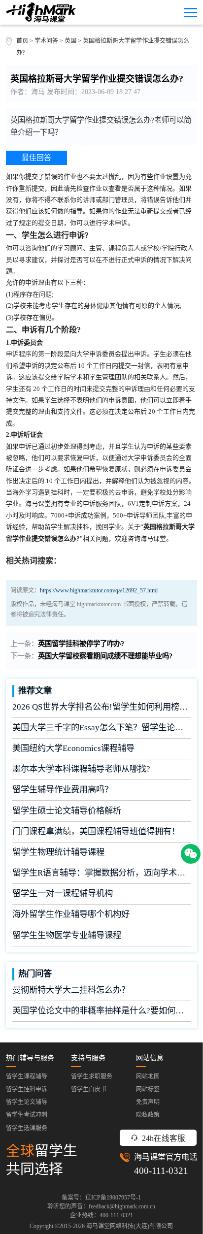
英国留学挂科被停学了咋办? (81, 644)
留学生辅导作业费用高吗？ (62, 789)
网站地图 (148, 1076)
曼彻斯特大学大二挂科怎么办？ (71, 990)
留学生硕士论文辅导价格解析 (66, 810)
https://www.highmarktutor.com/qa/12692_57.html (99, 590)
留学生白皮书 (88, 1089)
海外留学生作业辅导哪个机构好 (71, 914)
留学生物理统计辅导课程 (58, 852)
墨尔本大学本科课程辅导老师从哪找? (81, 769)
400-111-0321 (161, 1171)
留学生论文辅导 (26, 1102)
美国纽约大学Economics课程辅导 (73, 748)
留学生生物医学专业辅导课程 (66, 935)
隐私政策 (148, 1114)
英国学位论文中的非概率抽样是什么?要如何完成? (101, 1010)
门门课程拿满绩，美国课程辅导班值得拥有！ (96, 831)
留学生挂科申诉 (26, 1089)
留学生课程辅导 (26, 1076)
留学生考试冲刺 (26, 1114)
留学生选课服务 (26, 1128)
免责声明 (148, 1102)
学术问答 (46, 40)
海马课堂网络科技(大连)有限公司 (129, 1226)
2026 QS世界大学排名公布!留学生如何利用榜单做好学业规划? (101, 707)
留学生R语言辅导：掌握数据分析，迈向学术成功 (101, 872)
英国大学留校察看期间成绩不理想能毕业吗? (105, 656)
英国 (71, 40)
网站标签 (148, 1089)
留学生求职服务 (91, 1076)
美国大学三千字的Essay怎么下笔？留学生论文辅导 (101, 727)
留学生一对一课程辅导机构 (62, 893)
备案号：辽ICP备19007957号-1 (101, 1197)
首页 (22, 40)
